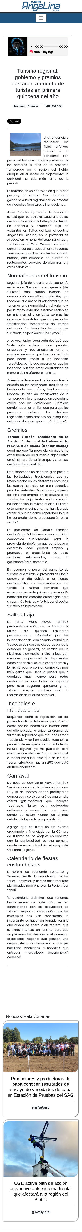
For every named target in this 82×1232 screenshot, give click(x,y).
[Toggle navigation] (41, 18)
